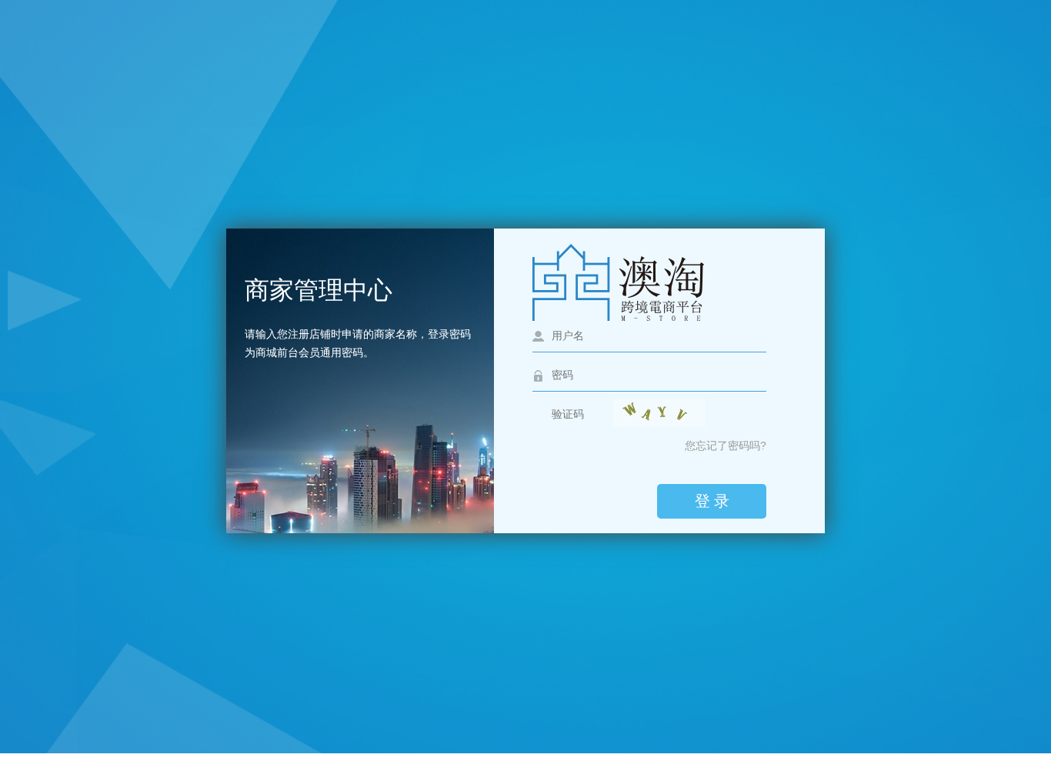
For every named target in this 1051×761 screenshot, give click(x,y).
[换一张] (659, 413)
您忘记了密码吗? (725, 445)
